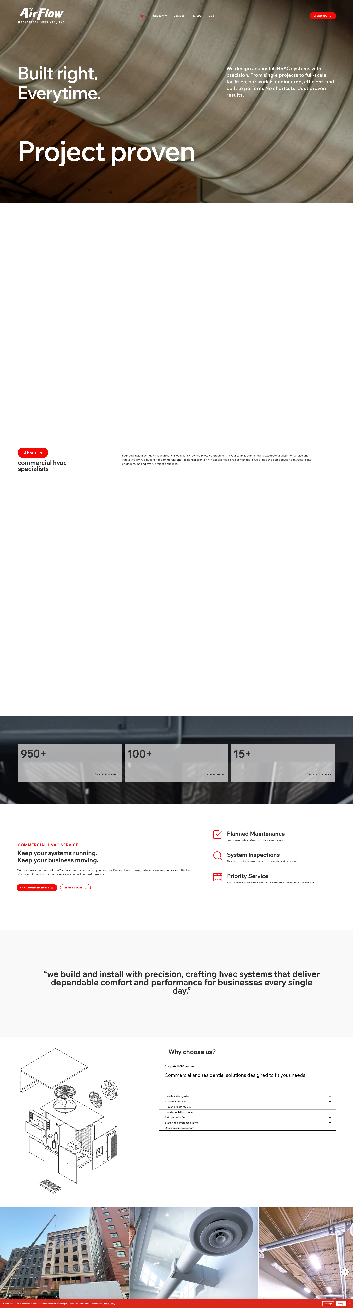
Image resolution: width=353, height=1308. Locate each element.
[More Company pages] (166, 15)
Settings (328, 1303)
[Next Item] (345, 1272)
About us (33, 452)
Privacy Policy (109, 1303)
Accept (341, 1303)
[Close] (349, 1303)
